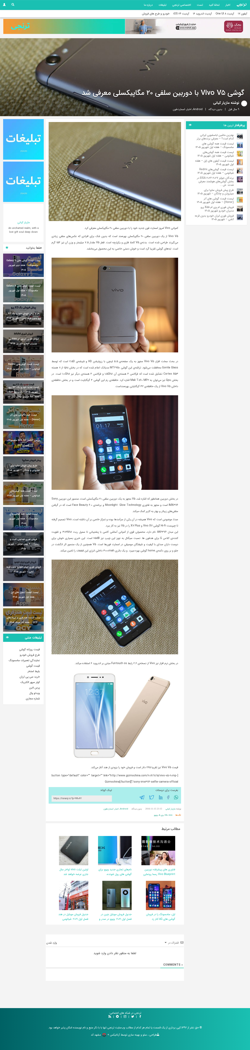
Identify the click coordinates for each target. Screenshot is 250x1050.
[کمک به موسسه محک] (186, 26)
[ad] (23, 139)
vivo (170, 815)
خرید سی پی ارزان (30, 677)
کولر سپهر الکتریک (30, 682)
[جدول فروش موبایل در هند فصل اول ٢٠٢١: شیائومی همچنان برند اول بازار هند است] (73, 895)
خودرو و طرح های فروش (156, 13)
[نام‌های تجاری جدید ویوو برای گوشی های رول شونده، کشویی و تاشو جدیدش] (98, 850)
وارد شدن (52, 943)
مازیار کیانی (221, 103)
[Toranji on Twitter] (132, 1017)
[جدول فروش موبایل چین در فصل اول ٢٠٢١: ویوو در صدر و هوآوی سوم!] (117, 895)
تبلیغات (162, 5)
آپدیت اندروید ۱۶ (202, 13)
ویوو (156, 815)
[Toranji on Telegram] (117, 1017)
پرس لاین (34, 688)
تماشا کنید (214, 5)
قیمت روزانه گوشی (29, 649)
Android (198, 109)
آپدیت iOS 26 (181, 13)
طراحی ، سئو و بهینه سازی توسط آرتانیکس (133, 1035)
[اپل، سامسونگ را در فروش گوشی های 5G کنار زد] (160, 895)
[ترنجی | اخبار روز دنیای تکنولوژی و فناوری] (241, 5)
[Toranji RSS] (109, 1017)
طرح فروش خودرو (30, 655)
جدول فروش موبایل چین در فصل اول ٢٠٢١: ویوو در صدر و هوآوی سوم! (115, 919)
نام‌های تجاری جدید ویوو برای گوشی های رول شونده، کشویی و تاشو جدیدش (115, 874)
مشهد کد (96, 1035)
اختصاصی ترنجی (181, 5)
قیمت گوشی (33, 666)
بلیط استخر (34, 671)
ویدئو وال (34, 693)
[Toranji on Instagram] (124, 1017)
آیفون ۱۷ (242, 13)
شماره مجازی (33, 698)
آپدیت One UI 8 (225, 13)
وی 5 (161, 815)
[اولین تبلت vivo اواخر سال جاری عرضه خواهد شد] (73, 850)
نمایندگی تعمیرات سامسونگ (24, 660)
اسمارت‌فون (179, 109)
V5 (166, 815)
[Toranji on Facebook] (140, 1017)
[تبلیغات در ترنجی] (64, 26)
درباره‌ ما (148, 5)
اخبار (227, 5)
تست (200, 5)
